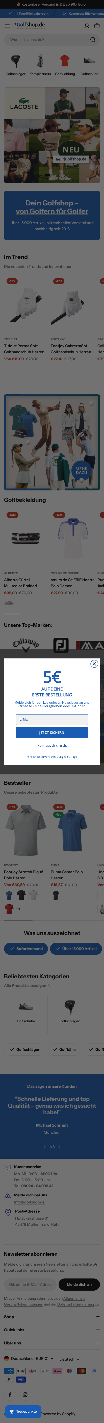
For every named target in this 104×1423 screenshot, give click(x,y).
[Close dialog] (94, 663)
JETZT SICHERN (51, 732)
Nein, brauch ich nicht (52, 745)
